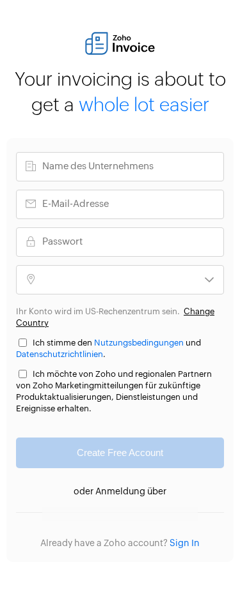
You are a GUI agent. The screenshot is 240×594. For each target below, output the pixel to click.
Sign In (185, 543)
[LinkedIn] (158, 514)
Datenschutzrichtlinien (59, 355)
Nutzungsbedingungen (139, 343)
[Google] (56, 514)
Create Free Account (120, 452)
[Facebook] (81, 514)
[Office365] (132, 514)
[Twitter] (107, 514)
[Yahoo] (184, 514)
